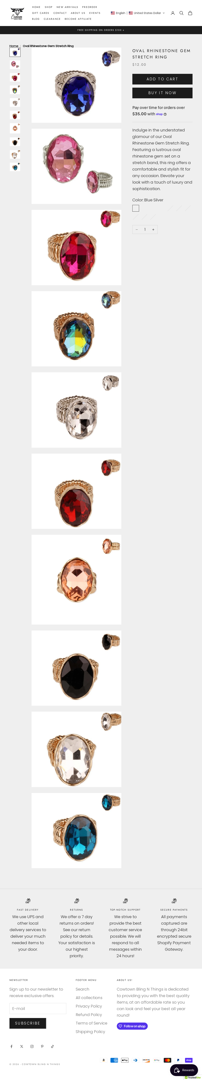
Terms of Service (91, 1023)
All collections (89, 997)
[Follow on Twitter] (22, 1046)
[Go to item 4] (15, 90)
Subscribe (27, 1023)
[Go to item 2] (15, 64)
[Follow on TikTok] (52, 1046)
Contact (60, 13)
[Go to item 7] (15, 128)
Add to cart (163, 79)
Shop (49, 7)
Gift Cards (41, 13)
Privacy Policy (89, 1006)
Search (82, 989)
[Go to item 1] (15, 52)
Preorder (89, 7)
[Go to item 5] (15, 102)
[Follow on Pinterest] (42, 1046)
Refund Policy (89, 1014)
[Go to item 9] (15, 154)
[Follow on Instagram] (32, 1046)
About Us (78, 13)
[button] (137, 13)
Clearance (52, 19)
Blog (36, 19)
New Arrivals (67, 7)
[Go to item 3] (15, 77)
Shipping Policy (90, 1031)
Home (36, 7)
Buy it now (162, 93)
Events (95, 13)
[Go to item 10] (15, 167)
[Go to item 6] (15, 115)
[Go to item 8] (15, 141)
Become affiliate (78, 19)
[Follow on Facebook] (11, 1046)
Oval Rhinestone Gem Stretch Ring (48, 46)
